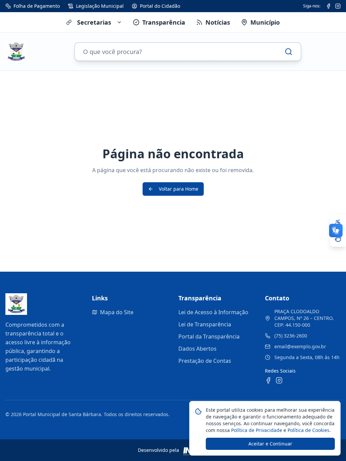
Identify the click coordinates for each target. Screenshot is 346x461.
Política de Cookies (307, 430)
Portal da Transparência (209, 336)
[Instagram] (338, 6)
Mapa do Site (116, 312)
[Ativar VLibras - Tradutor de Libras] (338, 239)
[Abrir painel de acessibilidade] (338, 222)
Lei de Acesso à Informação (213, 312)
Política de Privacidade (256, 430)
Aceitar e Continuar (270, 443)
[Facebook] (328, 6)
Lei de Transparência (204, 324)
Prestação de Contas (204, 360)
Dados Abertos (197, 348)
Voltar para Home (178, 189)
